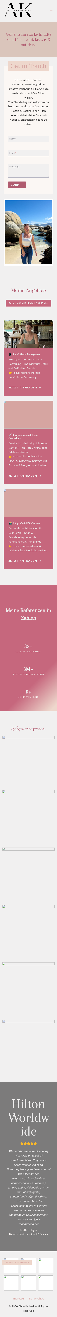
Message (15, 166)
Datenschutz (36, 1298)
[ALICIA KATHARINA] (19, 10)
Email (13, 153)
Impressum (19, 1298)
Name (12, 138)
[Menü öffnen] (51, 9)
